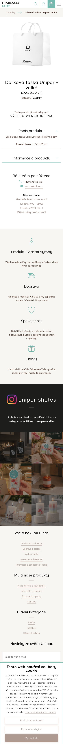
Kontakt (31, 602)
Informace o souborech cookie (31, 565)
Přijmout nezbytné (31, 729)
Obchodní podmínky (31, 543)
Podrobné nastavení (31, 720)
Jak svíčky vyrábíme (31, 591)
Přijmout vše (31, 738)
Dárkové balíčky (31, 633)
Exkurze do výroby (31, 596)
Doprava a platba (31, 549)
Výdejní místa (31, 554)
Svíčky (31, 623)
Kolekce (31, 628)
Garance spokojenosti (31, 559)
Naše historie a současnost (31, 586)
